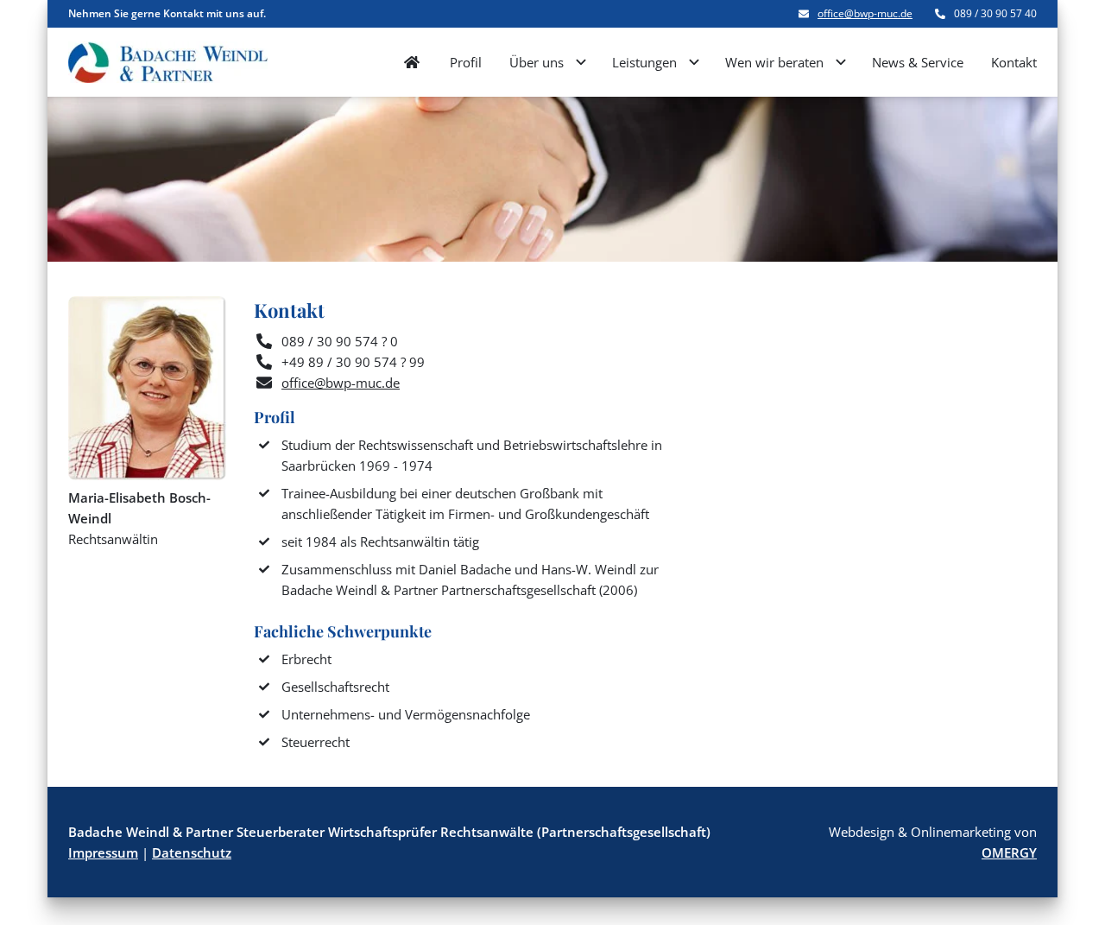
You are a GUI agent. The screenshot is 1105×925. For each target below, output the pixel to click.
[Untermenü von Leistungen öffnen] (694, 62)
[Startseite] (168, 62)
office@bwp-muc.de (865, 14)
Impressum (103, 852)
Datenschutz (191, 852)
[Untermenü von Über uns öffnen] (581, 62)
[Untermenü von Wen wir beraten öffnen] (841, 62)
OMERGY (1009, 852)
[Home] (412, 62)
